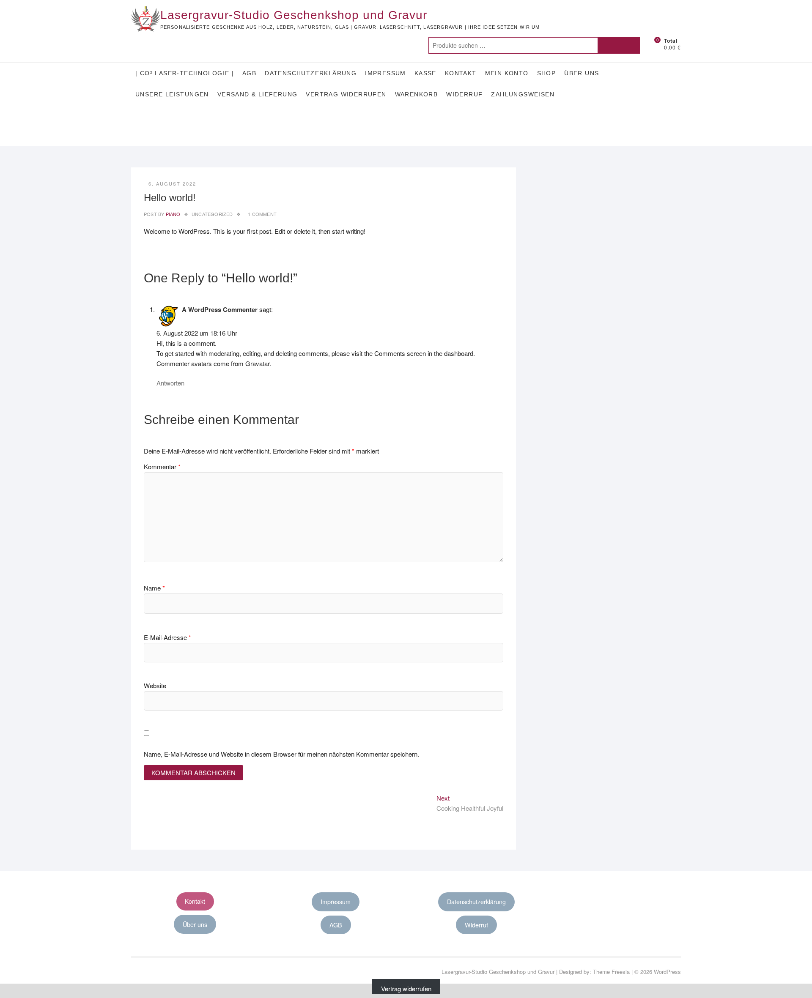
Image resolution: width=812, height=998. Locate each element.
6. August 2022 (172, 183)
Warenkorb (416, 94)
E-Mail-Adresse (167, 637)
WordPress (667, 972)
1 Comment (262, 214)
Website (155, 685)
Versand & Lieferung (257, 94)
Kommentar (162, 466)
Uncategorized (212, 214)
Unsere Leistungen (172, 94)
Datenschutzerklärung (311, 73)
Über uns (581, 73)
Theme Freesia (611, 972)
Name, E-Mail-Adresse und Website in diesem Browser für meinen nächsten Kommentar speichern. (281, 753)
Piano (172, 214)
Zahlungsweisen (522, 94)
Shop (546, 73)
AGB (249, 73)
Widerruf (464, 94)
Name (154, 587)
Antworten (170, 382)
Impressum (385, 73)
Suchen (619, 45)
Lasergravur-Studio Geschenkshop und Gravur (293, 15)
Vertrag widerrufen (346, 94)
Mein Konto (507, 73)
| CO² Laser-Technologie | (184, 73)
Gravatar (257, 363)
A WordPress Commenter (220, 309)
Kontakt (461, 73)
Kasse (425, 73)
